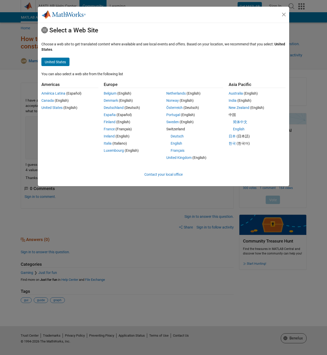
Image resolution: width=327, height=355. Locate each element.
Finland (109, 122)
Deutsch (177, 136)
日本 (232, 136)
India (233, 100)
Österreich (174, 108)
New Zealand (239, 108)
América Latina (53, 93)
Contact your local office (163, 174)
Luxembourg (114, 150)
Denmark (111, 100)
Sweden (172, 122)
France (109, 129)
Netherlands (176, 93)
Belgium (110, 93)
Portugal (173, 115)
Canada (47, 100)
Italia (108, 143)
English (176, 143)
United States (52, 108)
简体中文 (240, 122)
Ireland (109, 136)
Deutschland (114, 108)
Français (177, 150)
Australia (236, 93)
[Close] (283, 14)
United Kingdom (179, 158)
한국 (232, 143)
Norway (172, 100)
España (110, 115)
